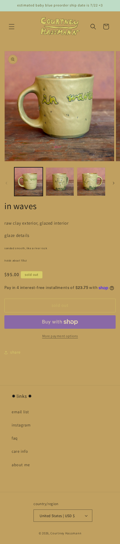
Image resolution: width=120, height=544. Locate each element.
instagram (21, 425)
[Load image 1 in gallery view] (28, 181)
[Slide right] (113, 183)
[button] (11, 26)
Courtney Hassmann (65, 533)
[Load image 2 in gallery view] (60, 181)
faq (15, 438)
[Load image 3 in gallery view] (91, 181)
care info (20, 451)
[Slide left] (6, 183)
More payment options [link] (60, 336)
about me (21, 464)
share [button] (15, 352)
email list (20, 411)
